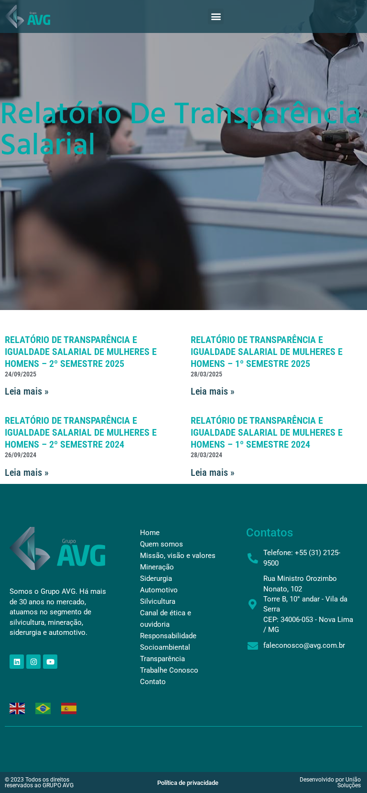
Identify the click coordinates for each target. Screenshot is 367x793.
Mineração (157, 567)
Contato (153, 681)
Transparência (162, 658)
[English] (18, 707)
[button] (216, 16)
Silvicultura (157, 601)
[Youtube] (50, 661)
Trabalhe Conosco (169, 670)
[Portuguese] (43, 707)
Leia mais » (27, 391)
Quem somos (161, 544)
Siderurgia (156, 578)
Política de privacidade (187, 782)
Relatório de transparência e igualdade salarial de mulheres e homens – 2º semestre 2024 (81, 432)
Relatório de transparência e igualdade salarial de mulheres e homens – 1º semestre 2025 (267, 351)
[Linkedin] (17, 661)
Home (150, 532)
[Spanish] (69, 707)
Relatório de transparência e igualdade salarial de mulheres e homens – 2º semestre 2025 (81, 351)
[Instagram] (33, 661)
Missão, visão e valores (178, 555)
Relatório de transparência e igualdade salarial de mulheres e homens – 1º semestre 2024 (267, 432)
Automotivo (159, 590)
